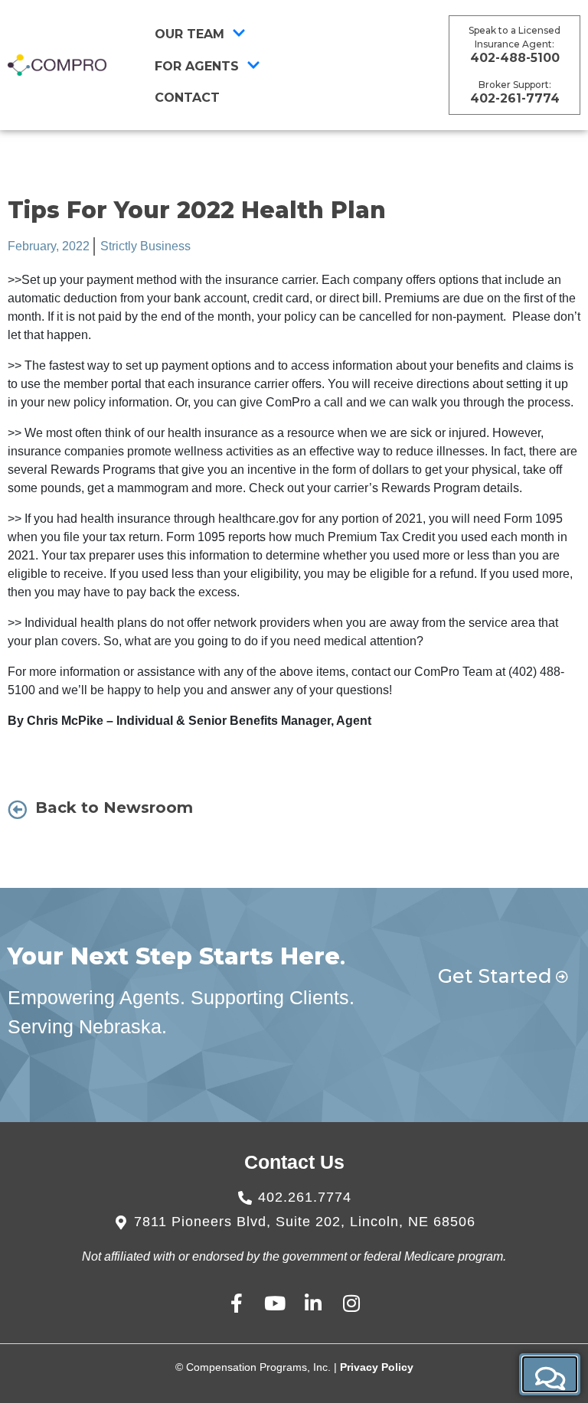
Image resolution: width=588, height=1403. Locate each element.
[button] (550, 1374)
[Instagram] (351, 1303)
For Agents (197, 66)
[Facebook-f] (237, 1303)
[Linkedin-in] (313, 1303)
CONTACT (187, 97)
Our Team (189, 34)
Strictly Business (145, 246)
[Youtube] (275, 1303)
